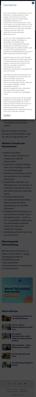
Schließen (7, 116)
